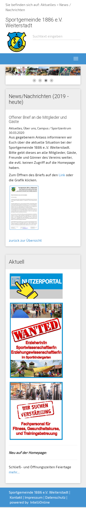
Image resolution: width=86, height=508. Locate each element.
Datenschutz (55, 497)
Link (61, 175)
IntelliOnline (40, 502)
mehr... (14, 472)
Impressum (34, 497)
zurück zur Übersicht (25, 240)
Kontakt (16, 497)
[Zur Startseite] (17, 41)
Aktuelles (48, 4)
